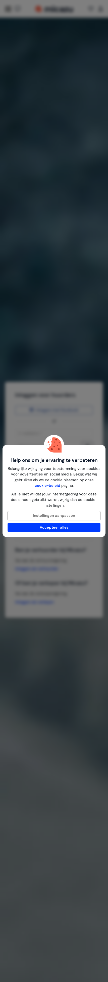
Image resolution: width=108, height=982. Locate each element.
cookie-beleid (47, 485)
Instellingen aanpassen (54, 515)
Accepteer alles (54, 527)
